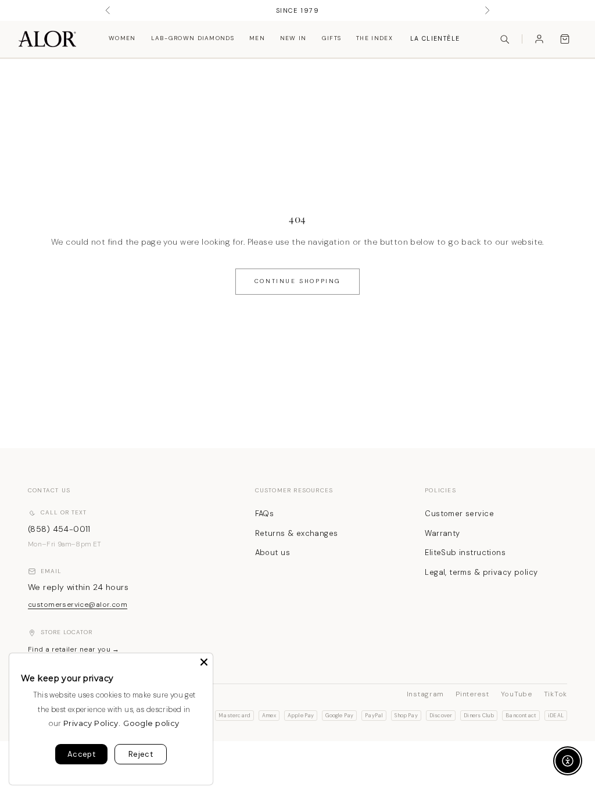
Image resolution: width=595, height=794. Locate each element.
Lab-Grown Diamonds (192, 38)
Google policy (151, 723)
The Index (374, 38)
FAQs (264, 513)
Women (122, 38)
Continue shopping (297, 281)
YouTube (516, 694)
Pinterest (472, 694)
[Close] (204, 662)
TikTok (555, 694)
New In (293, 38)
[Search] (504, 39)
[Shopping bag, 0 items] (564, 39)
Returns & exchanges (296, 533)
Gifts (332, 38)
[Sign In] (539, 39)
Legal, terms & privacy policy (481, 572)
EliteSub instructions (465, 552)
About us (272, 552)
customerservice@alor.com (77, 604)
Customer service (459, 513)
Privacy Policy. (91, 723)
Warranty (442, 533)
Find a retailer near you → (74, 649)
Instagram (425, 694)
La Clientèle (435, 38)
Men (257, 38)
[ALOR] (47, 39)
